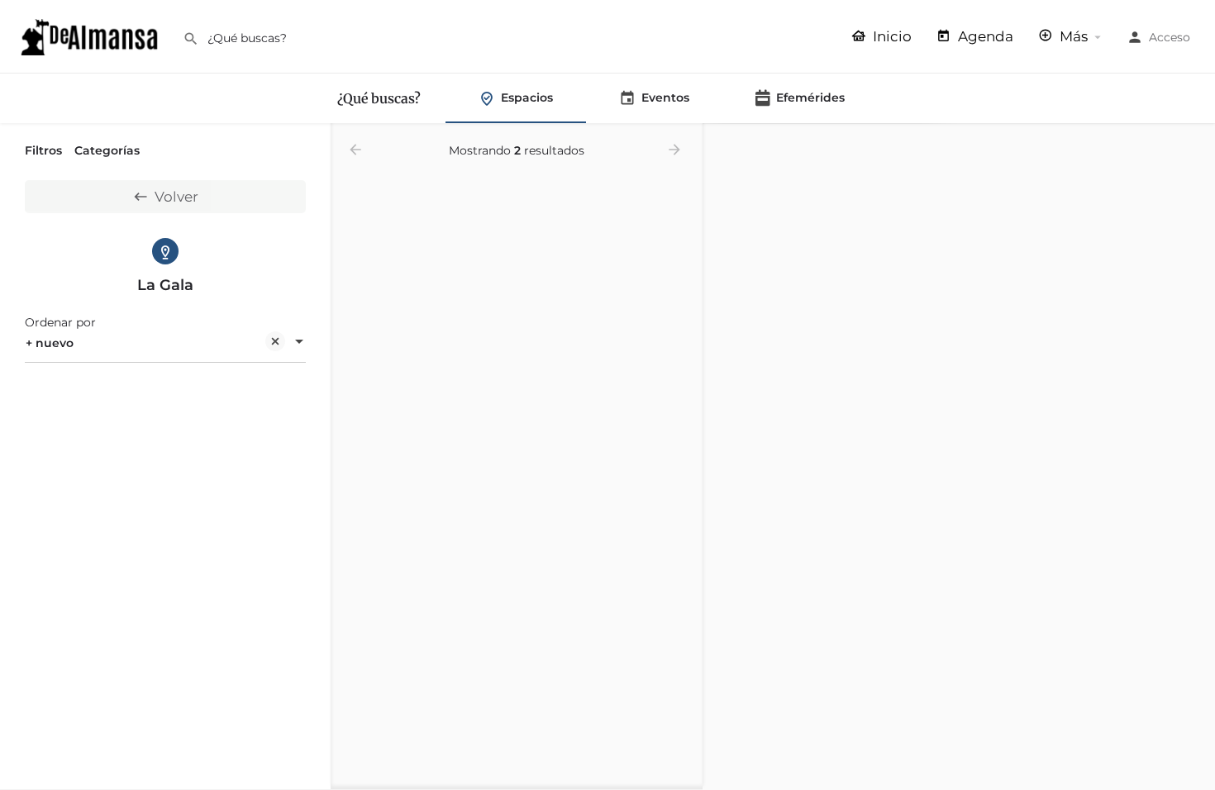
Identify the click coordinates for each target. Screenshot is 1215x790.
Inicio (891, 36)
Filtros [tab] (43, 150)
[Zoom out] (1195, 168)
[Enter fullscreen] (1195, 200)
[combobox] (165, 343)
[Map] (959, 457)
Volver (176, 196)
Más (1072, 36)
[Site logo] (91, 35)
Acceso (1169, 37)
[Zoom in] (1195, 144)
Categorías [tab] (107, 150)
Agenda (984, 36)
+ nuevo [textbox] (50, 343)
